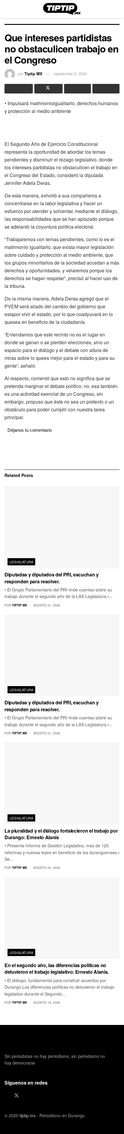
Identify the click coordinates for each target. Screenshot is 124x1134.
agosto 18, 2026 (46, 1002)
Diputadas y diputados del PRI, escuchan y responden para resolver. (52, 578)
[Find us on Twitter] (16, 1095)
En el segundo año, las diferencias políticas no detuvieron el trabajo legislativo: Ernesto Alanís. (57, 968)
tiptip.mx (28, 1115)
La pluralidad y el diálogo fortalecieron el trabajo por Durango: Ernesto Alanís (61, 834)
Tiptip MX (33, 73)
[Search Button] (116, 9)
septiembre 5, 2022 (70, 73)
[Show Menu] (7, 9)
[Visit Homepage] (62, 9)
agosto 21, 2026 (46, 605)
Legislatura (21, 561)
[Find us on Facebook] (6, 1095)
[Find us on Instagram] (27, 1095)
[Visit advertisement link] (62, 450)
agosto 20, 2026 (46, 868)
